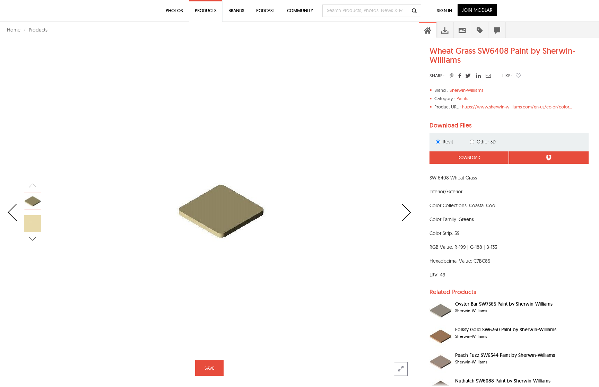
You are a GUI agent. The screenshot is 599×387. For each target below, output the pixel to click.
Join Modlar (477, 10)
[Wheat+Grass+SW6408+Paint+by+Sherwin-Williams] (451, 75)
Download (469, 157)
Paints (462, 98)
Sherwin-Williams (466, 90)
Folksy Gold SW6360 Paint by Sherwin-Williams (505, 329)
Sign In (444, 11)
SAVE (209, 368)
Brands (236, 11)
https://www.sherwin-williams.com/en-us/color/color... (517, 106)
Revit (448, 142)
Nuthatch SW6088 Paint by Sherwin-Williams (502, 381)
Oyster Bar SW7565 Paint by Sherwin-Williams (504, 304)
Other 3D (486, 142)
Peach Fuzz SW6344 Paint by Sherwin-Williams (505, 355)
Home (13, 30)
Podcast (265, 11)
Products (38, 30)
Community (300, 11)
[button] (518, 75)
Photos (174, 11)
